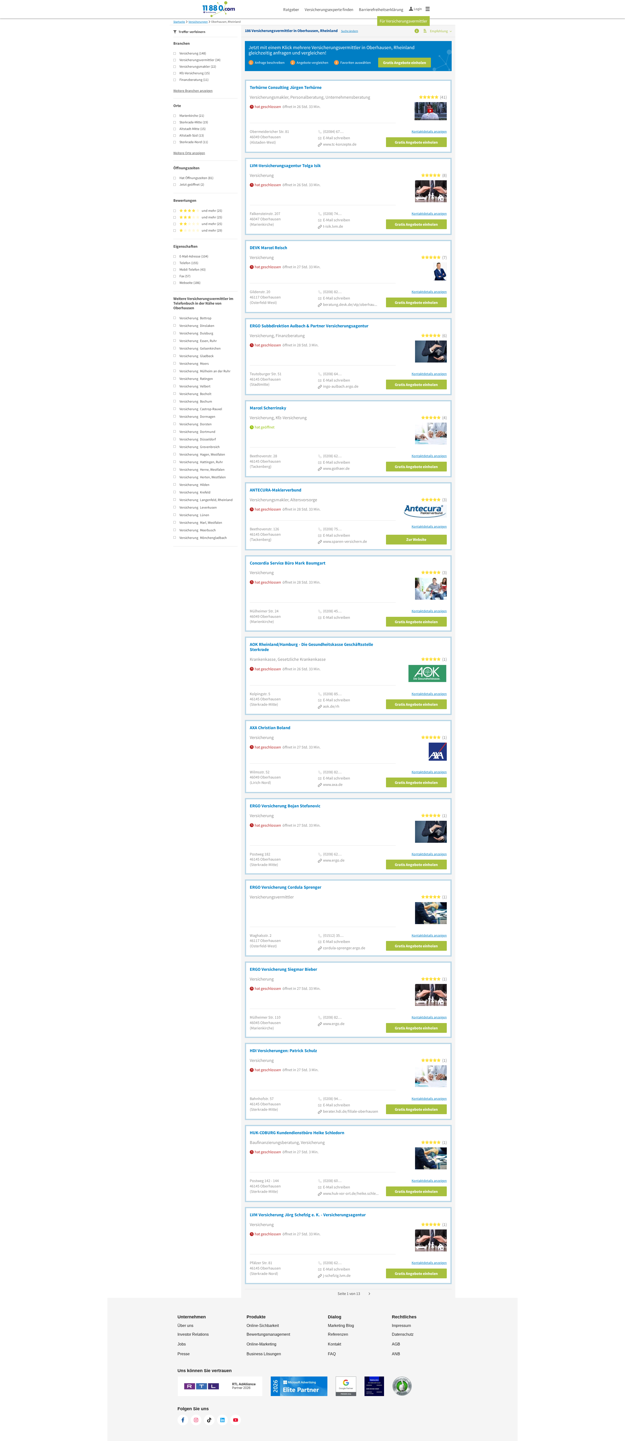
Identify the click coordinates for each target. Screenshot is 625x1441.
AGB (396, 1344)
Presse (183, 1354)
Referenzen (338, 1334)
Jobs (181, 1344)
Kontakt (334, 1344)
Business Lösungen (264, 1354)
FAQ (332, 1354)
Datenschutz (403, 1334)
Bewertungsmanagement (268, 1334)
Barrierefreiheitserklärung (381, 9)
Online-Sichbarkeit (263, 1326)
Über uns (185, 1326)
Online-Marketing (261, 1344)
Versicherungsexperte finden (329, 9)
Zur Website (416, 539)
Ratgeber (291, 9)
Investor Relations (193, 1334)
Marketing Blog (341, 1326)
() (192, 53)
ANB (396, 1354)
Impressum (401, 1326)
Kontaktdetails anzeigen (429, 131)
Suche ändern (349, 31)
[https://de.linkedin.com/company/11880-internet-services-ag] (222, 1420)
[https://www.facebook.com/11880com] (182, 1420)
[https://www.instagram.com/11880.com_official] (196, 1420)
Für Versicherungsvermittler (403, 21)
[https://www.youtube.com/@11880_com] (235, 1420)
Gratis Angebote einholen (404, 62)
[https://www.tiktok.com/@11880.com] (209, 1420)
